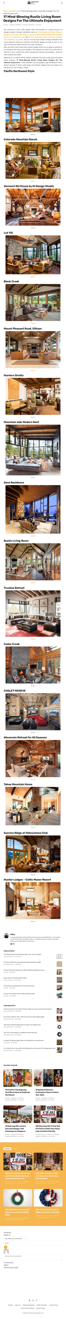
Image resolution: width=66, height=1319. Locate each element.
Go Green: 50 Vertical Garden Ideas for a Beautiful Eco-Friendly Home (24, 1040)
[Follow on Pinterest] (14, 944)
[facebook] (11, 944)
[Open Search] (62, 3)
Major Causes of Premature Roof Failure (15, 978)
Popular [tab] (15, 1148)
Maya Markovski (41, 1134)
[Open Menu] (4, 3)
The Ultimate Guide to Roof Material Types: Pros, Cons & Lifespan (22, 954)
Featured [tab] (7, 1148)
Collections (14, 11)
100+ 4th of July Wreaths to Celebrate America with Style (20, 1032)
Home (5, 11)
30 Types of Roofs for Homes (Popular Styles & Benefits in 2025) (22, 962)
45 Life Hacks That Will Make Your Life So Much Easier (19, 986)
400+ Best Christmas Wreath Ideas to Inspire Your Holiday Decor (22, 1024)
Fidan (6, 24)
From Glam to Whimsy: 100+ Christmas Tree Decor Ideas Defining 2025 (24, 1017)
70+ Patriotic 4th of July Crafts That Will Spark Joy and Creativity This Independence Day (29, 1048)
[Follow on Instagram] (33, 1300)
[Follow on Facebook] (29, 1300)
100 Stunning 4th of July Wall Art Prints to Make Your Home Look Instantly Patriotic (28, 1009)
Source (33, 181)
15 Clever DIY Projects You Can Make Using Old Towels (19, 993)
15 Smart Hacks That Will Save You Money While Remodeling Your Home (24, 970)
